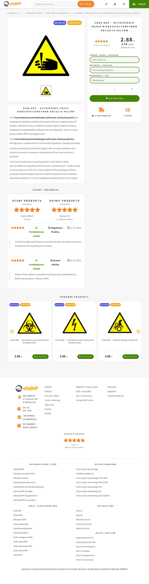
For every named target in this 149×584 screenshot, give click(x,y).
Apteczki (79, 515)
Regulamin (112, 391)
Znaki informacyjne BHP (22, 546)
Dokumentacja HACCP (85, 538)
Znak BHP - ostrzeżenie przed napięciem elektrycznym (74, 341)
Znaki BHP (17, 510)
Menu (124, 4)
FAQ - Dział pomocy (84, 396)
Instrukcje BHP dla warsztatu (24, 500)
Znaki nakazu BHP (20, 550)
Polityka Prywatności (116, 396)
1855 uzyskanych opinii (74, 447)
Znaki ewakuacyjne (20, 524)
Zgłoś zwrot (49, 404)
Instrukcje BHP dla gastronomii (25, 495)
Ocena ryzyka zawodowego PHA (89, 487)
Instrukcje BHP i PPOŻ (42, 464)
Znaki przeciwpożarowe (22, 528)
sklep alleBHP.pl (122, 569)
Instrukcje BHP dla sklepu (23, 491)
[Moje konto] (115, 4)
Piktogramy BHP (19, 519)
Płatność (48, 391)
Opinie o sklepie (74, 434)
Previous (11, 330)
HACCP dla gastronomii (85, 555)
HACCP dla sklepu (83, 551)
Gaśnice (79, 510)
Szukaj (87, 4)
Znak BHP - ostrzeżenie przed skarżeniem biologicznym (29, 341)
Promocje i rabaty (52, 396)
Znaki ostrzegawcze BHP (23, 537)
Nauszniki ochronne (84, 524)
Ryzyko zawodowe (105, 464)
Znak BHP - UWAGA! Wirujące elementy (120, 340)
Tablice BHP (17, 515)
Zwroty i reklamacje (52, 400)
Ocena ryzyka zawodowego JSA (88, 491)
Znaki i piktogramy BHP (42, 506)
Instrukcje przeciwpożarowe (24, 473)
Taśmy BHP (17, 555)
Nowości (48, 409)
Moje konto (112, 387)
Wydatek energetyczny (85, 473)
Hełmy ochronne (82, 528)
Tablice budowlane (20, 533)
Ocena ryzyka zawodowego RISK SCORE (92, 482)
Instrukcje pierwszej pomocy (24, 482)
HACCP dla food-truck (84, 560)
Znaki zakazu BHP (20, 541)
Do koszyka (115, 98)
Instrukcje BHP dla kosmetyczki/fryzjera (28, 487)
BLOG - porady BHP (83, 391)
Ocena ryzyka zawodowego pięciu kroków (93, 495)
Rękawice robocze (83, 519)
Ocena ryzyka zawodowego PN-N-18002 (91, 478)
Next (137, 330)
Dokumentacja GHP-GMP (86, 542)
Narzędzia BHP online (84, 400)
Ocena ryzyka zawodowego (87, 469)
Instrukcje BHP (18, 469)
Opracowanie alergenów (85, 546)
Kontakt (48, 413)
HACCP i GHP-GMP (106, 533)
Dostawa (48, 387)
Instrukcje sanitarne (20, 478)
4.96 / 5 (74, 445)
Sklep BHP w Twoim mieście (87, 387)
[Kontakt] (106, 4)
